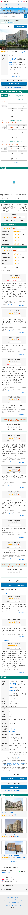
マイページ (7, 26)
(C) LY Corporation (17, 194)
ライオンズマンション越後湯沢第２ (11, 855)
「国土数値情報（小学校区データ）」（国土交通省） (15, 763)
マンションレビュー (10, 304)
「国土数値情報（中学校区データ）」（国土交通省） (12, 764)
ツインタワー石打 (6, 593)
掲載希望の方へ (15, 902)
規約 (10, 902)
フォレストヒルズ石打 (7, 813)
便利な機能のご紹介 (5, 872)
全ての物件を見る (14, 162)
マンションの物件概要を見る (14, 76)
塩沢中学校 (12, 731)
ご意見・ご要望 (14, 905)
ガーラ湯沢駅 (12, 59)
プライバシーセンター (20, 900)
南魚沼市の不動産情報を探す (7, 886)
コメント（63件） (21, 52)
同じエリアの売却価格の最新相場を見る (14, 87)
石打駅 (10, 62)
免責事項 (8, 905)
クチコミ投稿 (20, 26)
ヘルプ (20, 905)
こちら (17, 757)
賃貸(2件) (21, 95)
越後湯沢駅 (12, 64)
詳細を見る (14, 116)
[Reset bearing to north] (2, 192)
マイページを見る (14, 774)
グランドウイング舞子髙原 (8, 834)
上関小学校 (12, 729)
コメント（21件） (20, 857)
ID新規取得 (21, 4)
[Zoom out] (2, 190)
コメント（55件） (20, 815)
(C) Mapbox (2, 194)
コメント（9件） (20, 836)
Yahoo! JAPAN (17, 897)
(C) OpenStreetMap (9, 194)
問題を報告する (22, 306)
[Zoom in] (2, 188)
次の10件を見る (15, 581)
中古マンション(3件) (13, 95)
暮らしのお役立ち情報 (6, 889)
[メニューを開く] (26, 2)
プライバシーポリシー (8, 900)
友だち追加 (23, 871)
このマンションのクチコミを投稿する (14, 585)
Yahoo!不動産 (10, 897)
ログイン (7, 4)
